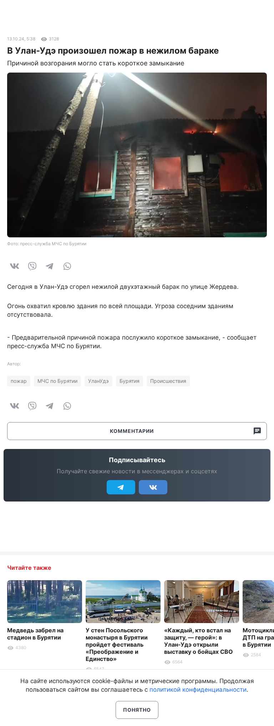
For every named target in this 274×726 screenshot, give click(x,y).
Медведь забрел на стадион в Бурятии (35, 634)
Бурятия (129, 381)
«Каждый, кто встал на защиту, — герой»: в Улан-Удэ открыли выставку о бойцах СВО (198, 641)
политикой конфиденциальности (198, 689)
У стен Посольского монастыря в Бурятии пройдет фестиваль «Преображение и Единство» (117, 644)
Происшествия (168, 381)
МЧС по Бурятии (57, 381)
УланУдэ (98, 381)
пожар (19, 381)
